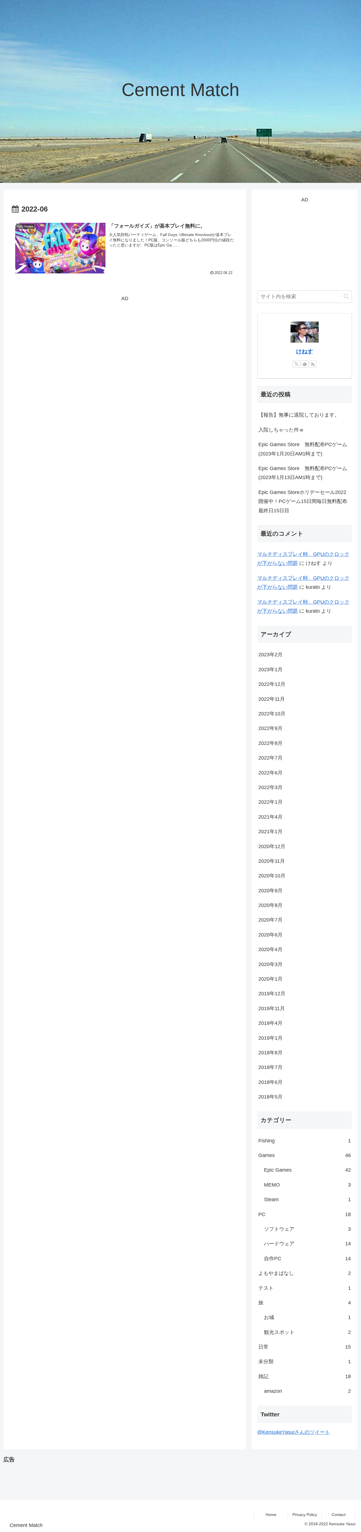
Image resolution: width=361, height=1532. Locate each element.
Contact (338, 1514)
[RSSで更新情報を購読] (312, 364)
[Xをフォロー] (296, 364)
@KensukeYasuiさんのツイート (293, 1432)
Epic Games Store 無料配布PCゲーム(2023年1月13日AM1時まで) (302, 473)
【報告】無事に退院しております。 (299, 415)
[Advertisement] (124, 342)
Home (271, 1514)
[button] (346, 296)
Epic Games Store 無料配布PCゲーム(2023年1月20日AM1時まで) (302, 449)
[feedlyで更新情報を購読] (304, 364)
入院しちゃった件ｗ (281, 430)
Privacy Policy (304, 1514)
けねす (304, 351)
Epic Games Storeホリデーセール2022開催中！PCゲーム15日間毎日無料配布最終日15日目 (302, 501)
